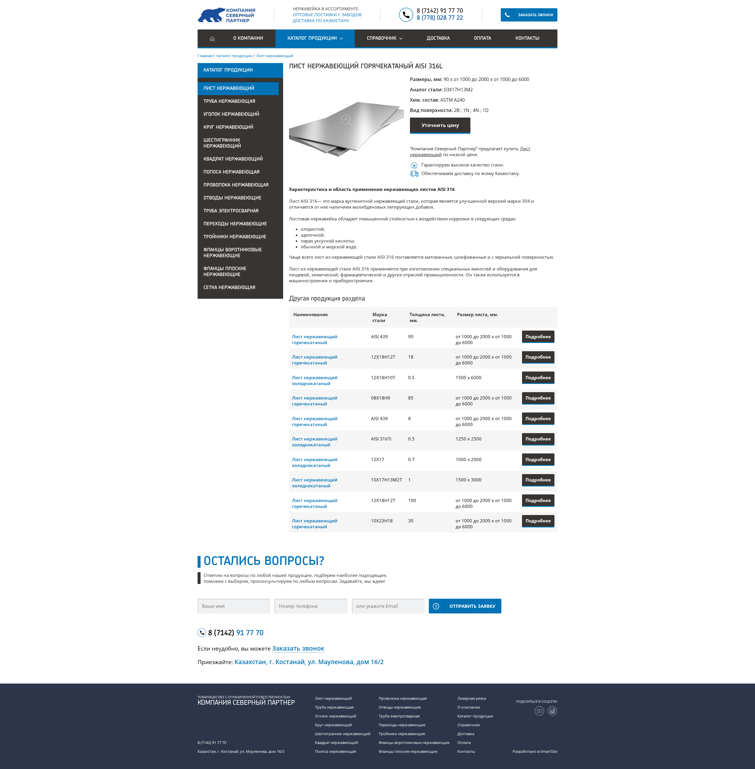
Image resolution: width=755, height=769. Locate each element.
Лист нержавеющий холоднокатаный (314, 380)
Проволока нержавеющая (236, 185)
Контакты (527, 38)
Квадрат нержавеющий (233, 159)
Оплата (482, 38)
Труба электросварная (231, 211)
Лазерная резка (471, 698)
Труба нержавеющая (229, 101)
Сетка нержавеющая (229, 288)
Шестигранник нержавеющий (222, 143)
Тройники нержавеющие (234, 237)
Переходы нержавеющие (235, 224)
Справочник (468, 724)
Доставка (438, 38)
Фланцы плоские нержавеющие (224, 272)
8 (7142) (235, 633)
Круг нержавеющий (228, 127)
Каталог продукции (475, 716)
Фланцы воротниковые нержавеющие (232, 253)
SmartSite (548, 751)
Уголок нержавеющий (231, 114)
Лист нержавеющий (228, 88)
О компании (248, 38)
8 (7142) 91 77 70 (440, 11)
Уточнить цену (440, 125)
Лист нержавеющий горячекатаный (314, 339)
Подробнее (538, 336)
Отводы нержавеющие (232, 198)
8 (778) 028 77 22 (440, 18)
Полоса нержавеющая (231, 172)
